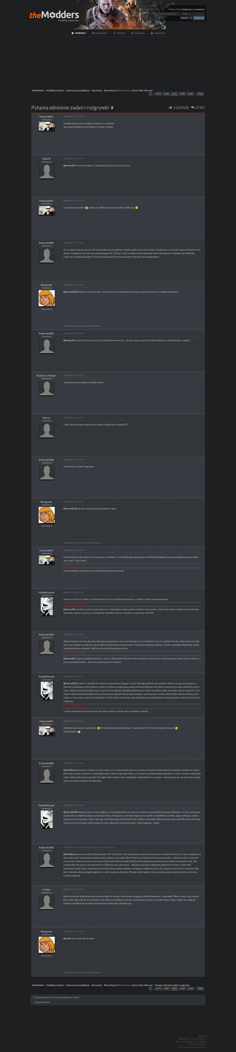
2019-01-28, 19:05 (73, 285)
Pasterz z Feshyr (46, 375)
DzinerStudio (199, 1041)
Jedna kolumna (185, 1047)
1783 (190, 94)
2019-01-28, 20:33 (73, 460)
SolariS (46, 158)
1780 (166, 94)
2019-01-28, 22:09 (73, 634)
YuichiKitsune (46, 592)
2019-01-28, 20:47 (73, 502)
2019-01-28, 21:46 (73, 550)
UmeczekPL (46, 116)
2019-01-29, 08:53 (73, 931)
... (153, 94)
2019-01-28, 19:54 (73, 375)
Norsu (46, 417)
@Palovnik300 (70, 292)
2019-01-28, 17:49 (73, 116)
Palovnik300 (46, 242)
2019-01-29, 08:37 (73, 889)
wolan (46, 889)
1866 (200, 94)
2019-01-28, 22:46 (73, 763)
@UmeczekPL (69, 165)
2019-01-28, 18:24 (73, 243)
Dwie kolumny (199, 1047)
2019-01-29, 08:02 (73, 847)
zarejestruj (199, 9)
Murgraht (46, 284)
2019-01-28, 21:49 (73, 592)
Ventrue (148, 90)
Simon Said (137, 90)
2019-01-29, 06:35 (73, 805)
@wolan (67, 938)
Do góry (119, 1028)
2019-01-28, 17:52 (73, 201)
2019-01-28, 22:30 (73, 721)
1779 (158, 94)
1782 (182, 94)
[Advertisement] (118, 61)
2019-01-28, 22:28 (73, 676)
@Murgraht (68, 340)
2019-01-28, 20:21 (73, 417)
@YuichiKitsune (70, 770)
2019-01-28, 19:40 (73, 333)
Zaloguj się (186, 9)
